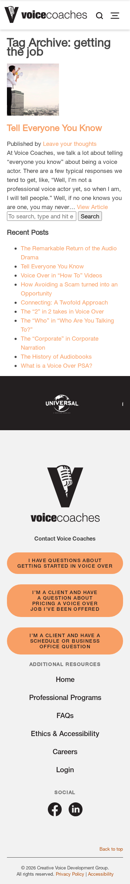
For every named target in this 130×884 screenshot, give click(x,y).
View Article (92, 206)
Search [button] (90, 216)
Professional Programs (65, 697)
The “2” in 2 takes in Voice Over (62, 311)
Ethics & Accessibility (65, 733)
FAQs (65, 715)
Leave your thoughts (70, 143)
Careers (65, 752)
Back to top (111, 849)
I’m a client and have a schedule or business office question (64, 641)
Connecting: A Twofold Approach (64, 302)
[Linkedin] (76, 814)
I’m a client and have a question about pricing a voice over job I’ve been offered (65, 601)
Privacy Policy (70, 874)
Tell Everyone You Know (54, 127)
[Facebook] (55, 814)
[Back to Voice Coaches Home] (45, 15)
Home (65, 679)
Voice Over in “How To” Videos (61, 275)
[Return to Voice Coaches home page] (65, 519)
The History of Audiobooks (56, 356)
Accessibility (101, 874)
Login (65, 770)
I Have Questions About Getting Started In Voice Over (65, 563)
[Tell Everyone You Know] (33, 111)
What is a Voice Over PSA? (56, 365)
